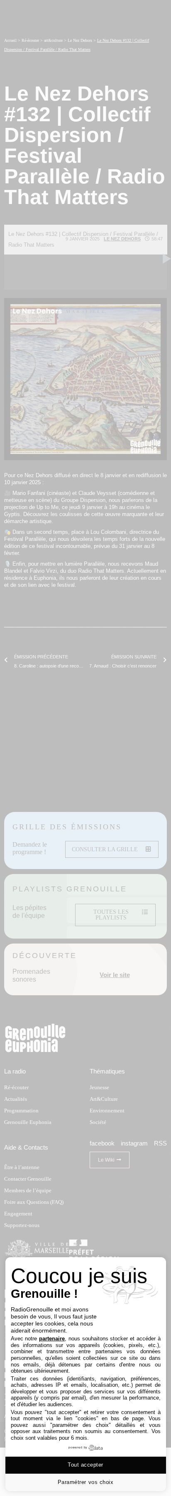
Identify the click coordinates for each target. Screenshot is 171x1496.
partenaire (52, 1338)
